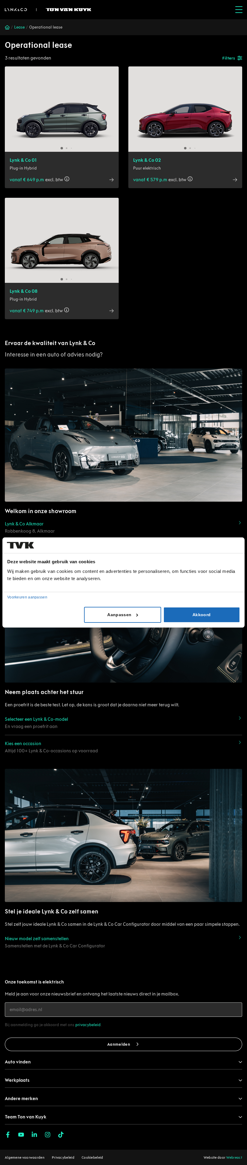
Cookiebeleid (92, 1157)
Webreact (234, 1157)
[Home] (7, 27)
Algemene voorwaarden (25, 1157)
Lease (19, 27)
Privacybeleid (63, 1157)
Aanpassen (119, 614)
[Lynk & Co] (48, 9)
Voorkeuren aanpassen (27, 597)
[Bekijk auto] (62, 109)
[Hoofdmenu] (238, 9)
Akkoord (201, 614)
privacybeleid (88, 1024)
